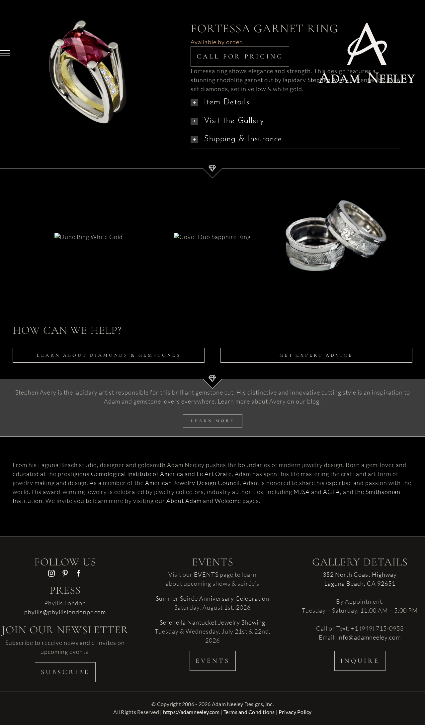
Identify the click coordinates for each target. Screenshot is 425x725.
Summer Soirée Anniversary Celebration (212, 598)
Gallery (344, 224)
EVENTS (206, 574)
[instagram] (51, 573)
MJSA (302, 491)
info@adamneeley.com (369, 637)
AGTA (331, 491)
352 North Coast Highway (360, 574)
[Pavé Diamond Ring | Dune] (88, 236)
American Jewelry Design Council (192, 482)
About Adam (184, 500)
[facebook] (78, 573)
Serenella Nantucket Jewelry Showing (212, 622)
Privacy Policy (295, 712)
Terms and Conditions (249, 712)
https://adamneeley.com (191, 712)
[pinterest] (65, 573)
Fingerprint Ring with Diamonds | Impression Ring (327, 224)
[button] (295, 121)
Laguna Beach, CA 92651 (359, 583)
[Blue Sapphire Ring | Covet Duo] (212, 236)
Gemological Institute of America (137, 473)
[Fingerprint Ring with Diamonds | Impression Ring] (336, 236)
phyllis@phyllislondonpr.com (65, 612)
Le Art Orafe (214, 473)
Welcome (228, 500)
